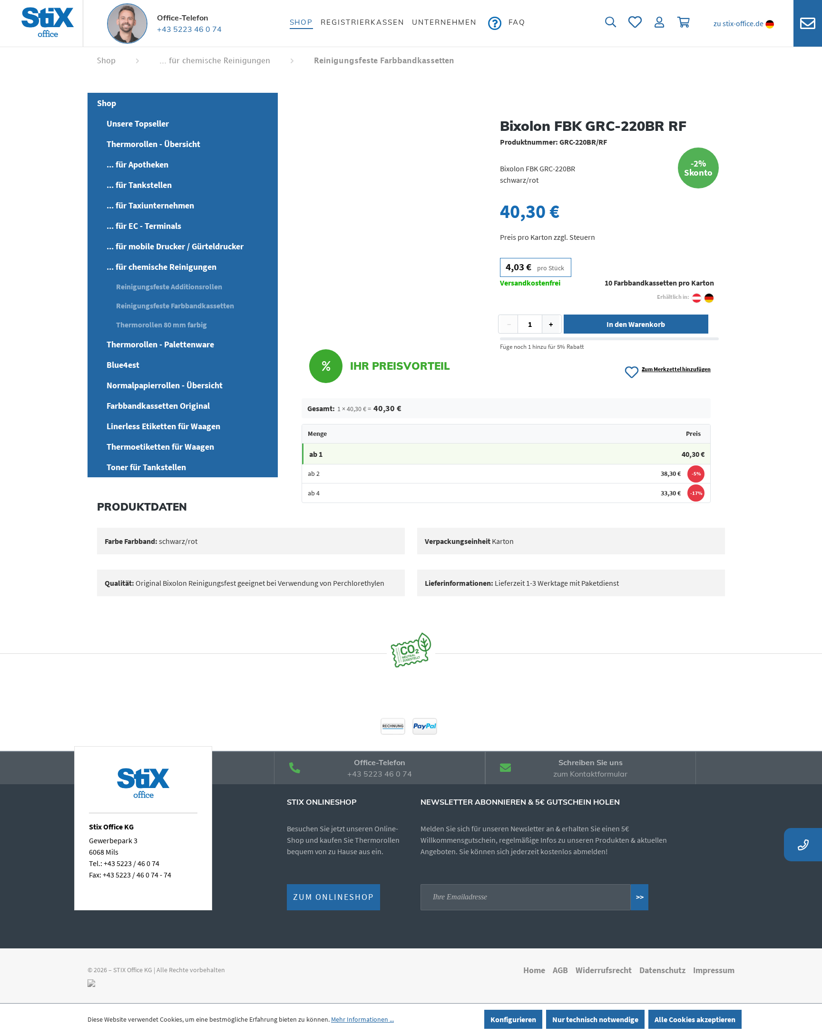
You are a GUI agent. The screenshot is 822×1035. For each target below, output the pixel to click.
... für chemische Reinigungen (161, 266)
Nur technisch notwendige (595, 1019)
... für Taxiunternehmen (150, 205)
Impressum (713, 970)
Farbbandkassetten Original (158, 405)
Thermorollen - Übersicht (153, 143)
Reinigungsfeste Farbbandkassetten (175, 305)
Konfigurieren (513, 1019)
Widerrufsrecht (604, 970)
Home (534, 970)
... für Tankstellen (139, 184)
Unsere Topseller (138, 123)
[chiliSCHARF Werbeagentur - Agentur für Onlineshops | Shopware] (91, 982)
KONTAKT (807, 23)
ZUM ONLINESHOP (333, 897)
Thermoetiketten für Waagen (160, 446)
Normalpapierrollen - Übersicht (165, 385)
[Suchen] (610, 23)
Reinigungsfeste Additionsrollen (169, 286)
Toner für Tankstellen (146, 467)
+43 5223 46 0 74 (189, 29)
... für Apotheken (137, 164)
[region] (379, 218)
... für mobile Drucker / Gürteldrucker (175, 246)
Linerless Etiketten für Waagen (163, 426)
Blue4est (123, 364)
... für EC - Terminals (144, 225)
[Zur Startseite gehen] (47, 23)
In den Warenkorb (636, 324)
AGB (560, 970)
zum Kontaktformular (590, 774)
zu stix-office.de (738, 23)
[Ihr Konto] (659, 23)
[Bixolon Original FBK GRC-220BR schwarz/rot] (379, 218)
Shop (106, 103)
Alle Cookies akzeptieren (695, 1019)
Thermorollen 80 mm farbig (161, 324)
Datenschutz (662, 970)
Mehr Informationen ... (362, 1019)
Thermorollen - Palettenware (160, 344)
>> (640, 897)
